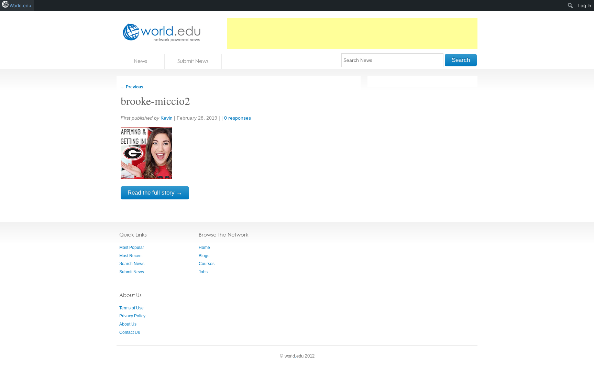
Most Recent (131, 255)
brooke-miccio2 (155, 100)
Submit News (193, 61)
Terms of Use (131, 308)
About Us (127, 324)
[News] (159, 32)
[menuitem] (570, 5)
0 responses (237, 118)
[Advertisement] (352, 33)
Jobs (203, 272)
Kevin (167, 118)
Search (461, 60)
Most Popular (131, 247)
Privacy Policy (132, 316)
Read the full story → (155, 192)
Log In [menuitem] (584, 5)
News (140, 61)
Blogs (204, 255)
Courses (206, 263)
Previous (132, 87)
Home (204, 247)
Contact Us (129, 332)
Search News (131, 263)
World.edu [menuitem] (20, 5)
